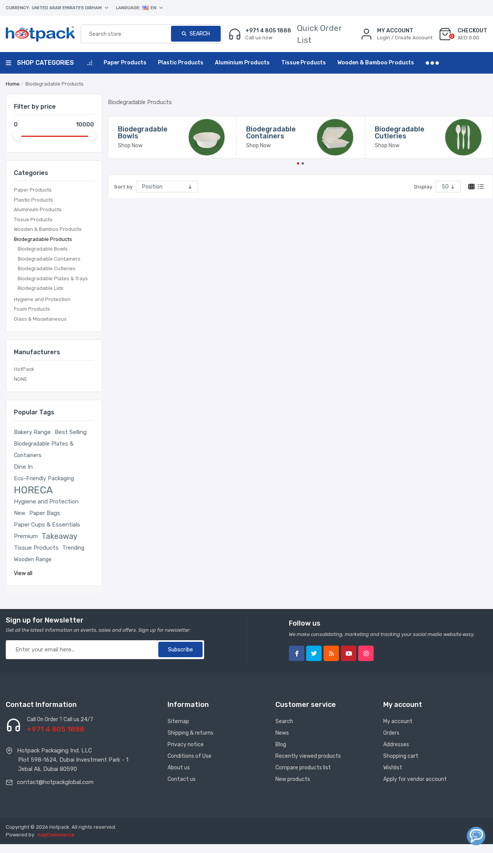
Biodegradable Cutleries (46, 268)
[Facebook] (296, 653)
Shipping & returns (190, 733)
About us (179, 767)
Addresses (396, 744)
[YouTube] (348, 653)
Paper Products (33, 190)
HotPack (24, 369)
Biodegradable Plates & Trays (53, 278)
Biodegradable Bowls (43, 249)
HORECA (33, 490)
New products (292, 779)
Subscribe (180, 649)
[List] (481, 186)
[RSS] (331, 653)
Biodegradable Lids (41, 288)
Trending (73, 547)
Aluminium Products (38, 209)
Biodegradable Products (43, 239)
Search (199, 33)
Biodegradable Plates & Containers (44, 449)
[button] (298, 162)
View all (23, 573)
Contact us (182, 779)
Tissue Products (33, 219)
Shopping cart (400, 756)
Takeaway (59, 536)
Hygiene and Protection (42, 299)
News (282, 733)
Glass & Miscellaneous (40, 319)
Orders (391, 733)
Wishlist (392, 767)
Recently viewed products (308, 756)
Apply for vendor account (415, 779)
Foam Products (32, 309)
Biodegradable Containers (49, 259)
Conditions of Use (189, 756)
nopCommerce (55, 835)
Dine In (23, 466)
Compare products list (303, 767)
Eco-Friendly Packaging (44, 478)
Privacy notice (186, 744)
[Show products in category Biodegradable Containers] (335, 137)
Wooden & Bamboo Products (48, 229)
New (19, 513)
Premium (26, 536)
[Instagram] (366, 653)
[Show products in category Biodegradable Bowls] (206, 137)
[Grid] (471, 186)
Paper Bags (44, 513)
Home (13, 83)
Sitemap (178, 721)
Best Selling (71, 432)
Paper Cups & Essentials (47, 524)
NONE (20, 379)
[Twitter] (314, 653)
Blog (280, 744)
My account (398, 721)
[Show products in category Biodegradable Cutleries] (463, 137)
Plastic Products (33, 200)
